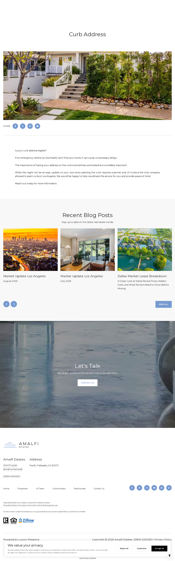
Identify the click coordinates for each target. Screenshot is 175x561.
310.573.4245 (10, 465)
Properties (23, 488)
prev (6, 304)
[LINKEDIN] (161, 488)
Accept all (159, 548)
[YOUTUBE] (154, 488)
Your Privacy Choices (87, 558)
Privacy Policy (163, 539)
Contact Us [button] (87, 383)
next (14, 304)
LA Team (40, 488)
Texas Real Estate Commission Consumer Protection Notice (26, 502)
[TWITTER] (132, 488)
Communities (58, 488)
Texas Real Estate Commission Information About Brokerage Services (30, 505)
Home (6, 488)
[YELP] (169, 488)
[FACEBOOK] (139, 488)
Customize (141, 548)
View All (163, 304)
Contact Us (99, 488)
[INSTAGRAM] (147, 488)
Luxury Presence (29, 539)
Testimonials (79, 488)
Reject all (124, 548)
